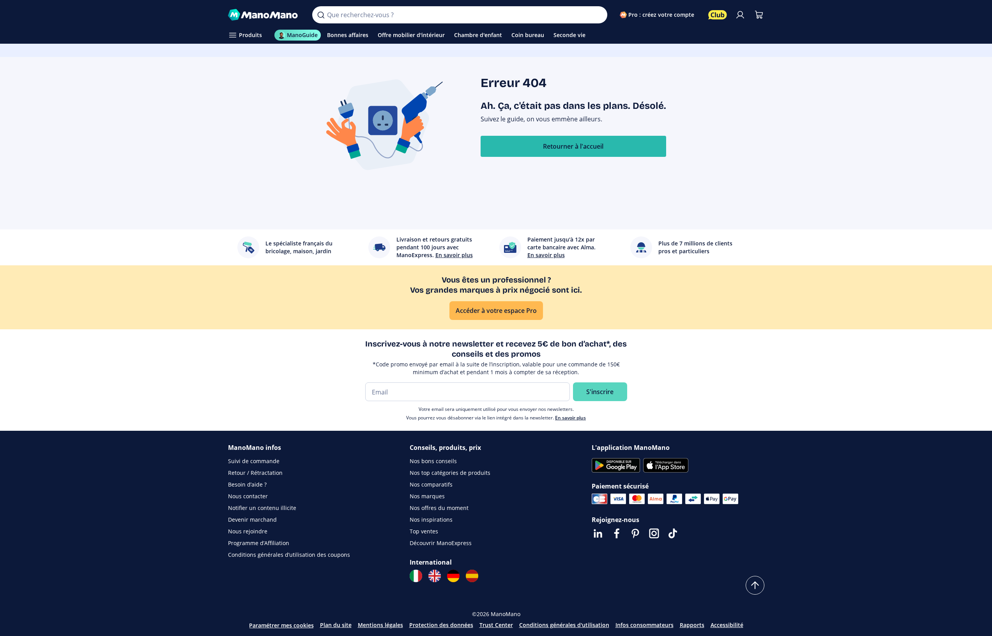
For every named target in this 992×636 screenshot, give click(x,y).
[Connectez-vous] (740, 14)
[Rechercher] (320, 14)
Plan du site (336, 625)
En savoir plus (570, 417)
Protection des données (441, 625)
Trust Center (496, 625)
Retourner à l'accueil (573, 146)
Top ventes (424, 531)
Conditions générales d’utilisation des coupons (289, 554)
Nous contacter (248, 496)
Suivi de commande (253, 461)
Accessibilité (727, 625)
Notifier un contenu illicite (262, 508)
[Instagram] (654, 533)
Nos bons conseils (433, 461)
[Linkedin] (598, 533)
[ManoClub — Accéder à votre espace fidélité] (717, 14)
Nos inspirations (431, 519)
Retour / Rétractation (255, 472)
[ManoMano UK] (434, 576)
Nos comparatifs (431, 484)
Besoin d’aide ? (247, 484)
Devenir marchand (252, 519)
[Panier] (758, 14)
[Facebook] (616, 533)
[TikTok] (673, 533)
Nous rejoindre (247, 531)
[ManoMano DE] (453, 576)
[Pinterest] (635, 533)
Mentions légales (380, 625)
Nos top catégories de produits (450, 472)
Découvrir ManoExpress (441, 543)
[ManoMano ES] (472, 576)
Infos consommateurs (644, 625)
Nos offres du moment (439, 508)
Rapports (692, 625)
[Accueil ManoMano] (264, 14)
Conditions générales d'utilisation (564, 625)
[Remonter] (755, 585)
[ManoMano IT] (416, 576)
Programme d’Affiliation (258, 543)
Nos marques (427, 496)
